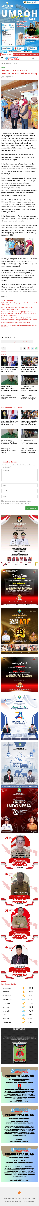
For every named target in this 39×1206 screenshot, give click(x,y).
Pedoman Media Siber (29, 1198)
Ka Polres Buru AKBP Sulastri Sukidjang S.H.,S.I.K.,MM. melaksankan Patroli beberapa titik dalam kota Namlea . (19, 319)
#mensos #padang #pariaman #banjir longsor (17, 342)
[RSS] (19, 1193)
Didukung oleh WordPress (13, 1201)
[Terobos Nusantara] (11, 58)
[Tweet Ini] (24, 348)
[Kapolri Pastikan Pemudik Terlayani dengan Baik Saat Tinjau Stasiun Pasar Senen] (29, 361)
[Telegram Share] (32, 348)
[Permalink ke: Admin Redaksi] (2, 77)
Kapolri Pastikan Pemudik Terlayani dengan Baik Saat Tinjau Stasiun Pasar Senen (18, 308)
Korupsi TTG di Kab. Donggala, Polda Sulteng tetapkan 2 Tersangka (19, 326)
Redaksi (17, 1198)
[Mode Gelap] (33, 58)
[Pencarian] (36, 58)
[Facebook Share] (21, 348)
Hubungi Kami (8, 1198)
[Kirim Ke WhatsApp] (36, 348)
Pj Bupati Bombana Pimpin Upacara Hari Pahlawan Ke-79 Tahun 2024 (19, 304)
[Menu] (2, 58)
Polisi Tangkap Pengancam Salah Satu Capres (15, 322)
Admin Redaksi (9, 76)
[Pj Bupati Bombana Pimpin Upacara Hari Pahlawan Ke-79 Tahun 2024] (9, 361)
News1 (3, 67)
